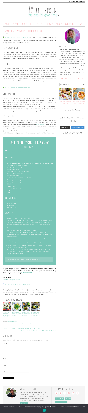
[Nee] (86, 408)
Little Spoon (44, 11)
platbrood (33, 323)
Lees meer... (24, 403)
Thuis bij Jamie (40, 124)
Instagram (49, 271)
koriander (17, 323)
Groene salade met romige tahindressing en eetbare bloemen (7, 314)
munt (29, 323)
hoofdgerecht (12, 323)
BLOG (70, 1)
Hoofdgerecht (10, 321)
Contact (68, 399)
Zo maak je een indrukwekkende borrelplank (66, 102)
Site (4, 371)
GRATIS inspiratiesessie (79, 1)
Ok (44, 410)
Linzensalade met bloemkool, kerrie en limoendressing (35, 313)
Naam (5, 358)
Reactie (5, 343)
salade (36, 323)
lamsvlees (26, 323)
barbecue (7, 323)
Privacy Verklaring (61, 402)
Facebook (28, 271)
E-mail (5, 365)
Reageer (17, 33)
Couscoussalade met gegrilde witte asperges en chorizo (16, 314)
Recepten (15, 321)
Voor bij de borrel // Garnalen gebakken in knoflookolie (79, 102)
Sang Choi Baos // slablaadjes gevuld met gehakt (26, 313)
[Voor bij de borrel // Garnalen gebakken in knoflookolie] (79, 94)
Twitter (5, 273)
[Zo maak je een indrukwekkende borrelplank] (65, 94)
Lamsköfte (21, 323)
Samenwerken (60, 399)
